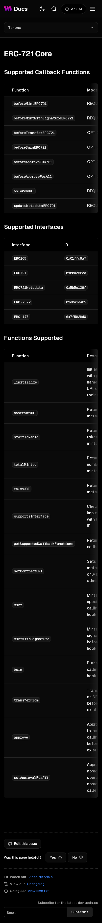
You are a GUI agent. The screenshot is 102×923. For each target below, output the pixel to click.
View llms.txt (38, 891)
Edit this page (25, 844)
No (74, 857)
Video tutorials (40, 877)
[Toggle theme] (42, 9)
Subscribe (80, 912)
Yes (53, 857)
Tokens (14, 28)
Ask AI (76, 9)
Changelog (36, 884)
